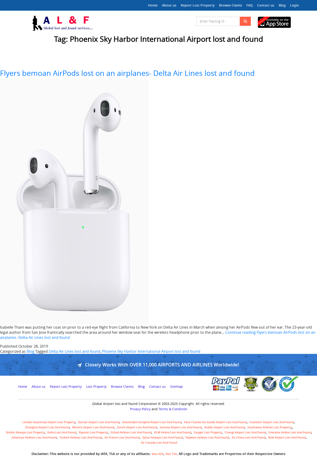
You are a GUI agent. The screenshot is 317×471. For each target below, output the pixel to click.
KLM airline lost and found (172, 432)
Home (153, 5)
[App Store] (278, 22)
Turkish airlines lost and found (80, 437)
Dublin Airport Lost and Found (224, 427)
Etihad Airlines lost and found (130, 432)
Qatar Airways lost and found (162, 437)
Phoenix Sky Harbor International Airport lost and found (151, 351)
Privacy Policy (140, 409)
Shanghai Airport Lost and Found (47, 427)
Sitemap (176, 386)
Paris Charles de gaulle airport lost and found (215, 422)
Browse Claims (230, 5)
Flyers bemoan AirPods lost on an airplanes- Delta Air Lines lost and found (127, 73)
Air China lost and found (248, 437)
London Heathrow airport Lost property (48, 422)
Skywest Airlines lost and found (207, 437)
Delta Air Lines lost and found (74, 351)
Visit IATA (158, 454)
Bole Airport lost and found (287, 437)
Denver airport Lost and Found (98, 422)
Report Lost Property (198, 5)
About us (169, 5)
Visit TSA (171, 454)
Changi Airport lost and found (245, 432)
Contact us (265, 5)
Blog (282, 5)
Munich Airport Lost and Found (93, 427)
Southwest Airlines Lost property (269, 427)
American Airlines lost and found (34, 437)
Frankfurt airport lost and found (271, 422)
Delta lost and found (61, 432)
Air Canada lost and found (159, 443)
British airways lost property (25, 432)
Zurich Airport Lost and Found (137, 427)
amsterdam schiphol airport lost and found (151, 422)
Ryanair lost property (93, 432)
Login (294, 5)
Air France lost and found (121, 437)
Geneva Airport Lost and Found (180, 427)
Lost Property (96, 386)
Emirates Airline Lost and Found (289, 432)
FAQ (249, 5)
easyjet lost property (208, 432)
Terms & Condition (172, 409)
